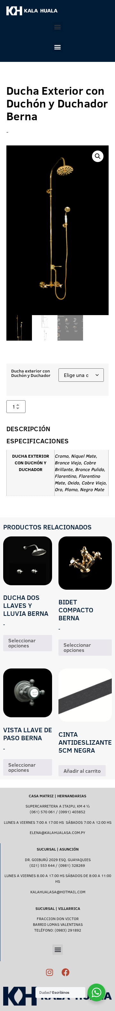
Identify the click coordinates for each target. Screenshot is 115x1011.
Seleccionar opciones (21, 643)
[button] (57, 27)
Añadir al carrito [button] (82, 770)
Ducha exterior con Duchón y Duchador (30, 373)
